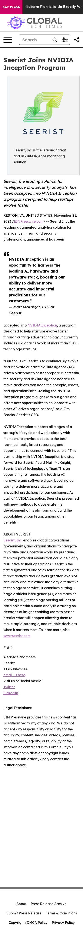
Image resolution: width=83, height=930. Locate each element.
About (21, 904)
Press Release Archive (49, 904)
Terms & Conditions (61, 913)
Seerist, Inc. (12, 540)
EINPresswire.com (28, 221)
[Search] (55, 40)
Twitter (9, 687)
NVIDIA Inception (42, 325)
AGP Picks (11, 7)
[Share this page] (77, 39)
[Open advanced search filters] (65, 40)
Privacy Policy (63, 922)
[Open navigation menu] (7, 39)
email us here (14, 675)
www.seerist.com (16, 636)
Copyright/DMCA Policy (28, 922)
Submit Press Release (24, 913)
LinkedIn (10, 693)
